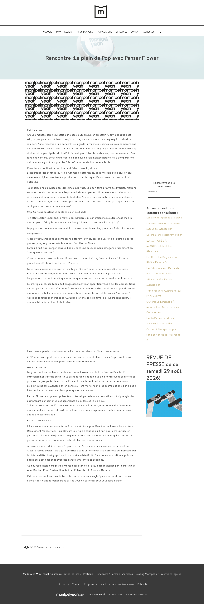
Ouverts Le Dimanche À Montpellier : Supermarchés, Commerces (163, 307)
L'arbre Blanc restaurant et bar (164, 234)
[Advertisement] (82, 100)
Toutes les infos (71, 574)
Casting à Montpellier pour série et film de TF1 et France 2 (163, 335)
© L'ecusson (115, 594)
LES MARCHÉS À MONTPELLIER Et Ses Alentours (159, 246)
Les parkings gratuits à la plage (164, 217)
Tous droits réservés (136, 594)
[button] (159, 32)
